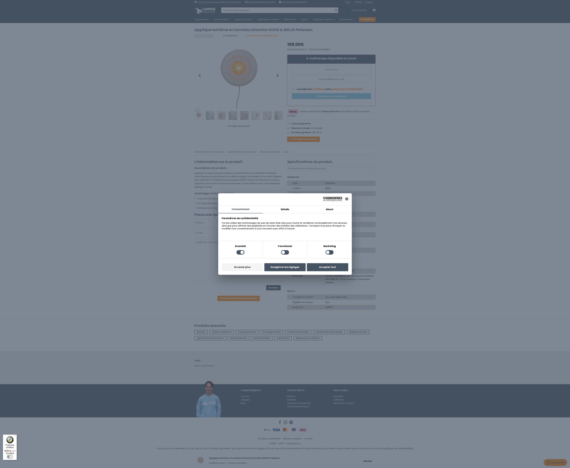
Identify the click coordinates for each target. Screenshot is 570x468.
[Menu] (15, 436)
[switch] (10, 457)
